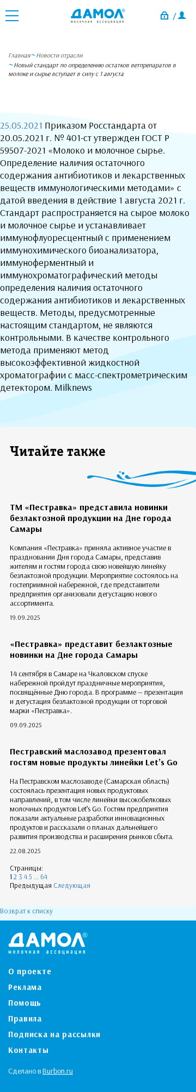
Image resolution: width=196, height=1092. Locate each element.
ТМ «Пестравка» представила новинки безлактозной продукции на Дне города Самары (90, 517)
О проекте (29, 971)
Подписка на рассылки (54, 1034)
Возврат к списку (26, 910)
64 (43, 876)
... (36, 876)
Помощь (24, 1003)
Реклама (25, 987)
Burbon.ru (57, 1071)
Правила (25, 1018)
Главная (19, 55)
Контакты (28, 1050)
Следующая (71, 885)
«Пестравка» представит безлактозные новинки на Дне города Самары (91, 649)
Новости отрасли (59, 55)
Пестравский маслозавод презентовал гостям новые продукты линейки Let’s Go (93, 756)
